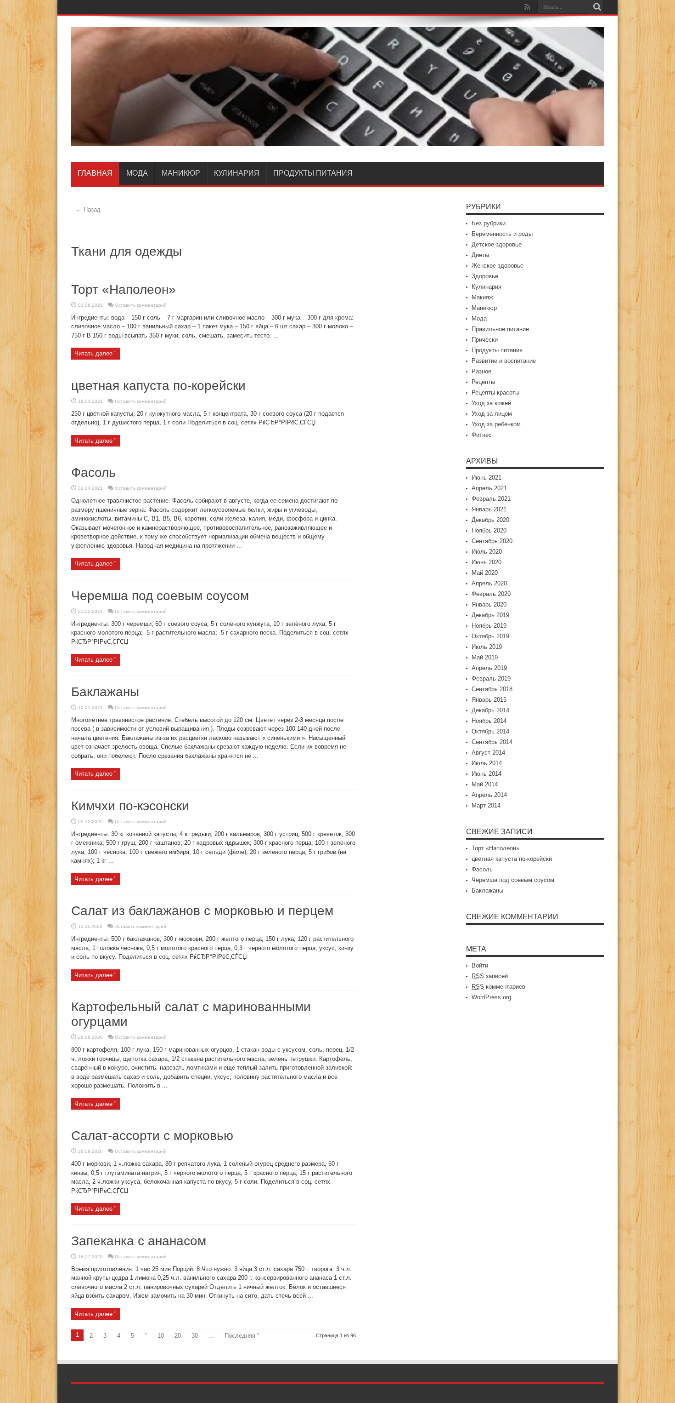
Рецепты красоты (495, 392)
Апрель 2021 (489, 488)
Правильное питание (500, 329)
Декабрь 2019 (490, 615)
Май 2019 (485, 657)
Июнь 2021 (486, 477)
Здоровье (485, 276)
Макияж (482, 297)
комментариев (498, 986)
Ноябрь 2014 (489, 720)
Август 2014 (488, 752)
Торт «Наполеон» (123, 289)
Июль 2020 (487, 551)
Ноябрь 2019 (489, 625)
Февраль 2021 (491, 498)
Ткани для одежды (126, 251)
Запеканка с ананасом (138, 1241)
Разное (481, 371)
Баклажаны (105, 692)
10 (161, 1335)
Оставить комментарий (141, 305)
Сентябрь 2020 (492, 541)
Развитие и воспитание (504, 360)
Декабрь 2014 (490, 710)
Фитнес (482, 434)
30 (194, 1335)
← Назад (88, 209)
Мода (137, 173)
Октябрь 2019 (490, 636)
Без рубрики (489, 223)
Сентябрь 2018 (492, 689)
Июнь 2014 (486, 773)
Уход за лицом (492, 413)
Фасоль (93, 472)
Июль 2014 (487, 763)
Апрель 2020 (489, 583)
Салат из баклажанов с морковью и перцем (202, 911)
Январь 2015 (489, 699)
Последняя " (242, 1335)
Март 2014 (486, 805)
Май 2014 (485, 784)
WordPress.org (491, 997)
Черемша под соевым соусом (160, 596)
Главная (95, 173)
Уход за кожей (491, 403)
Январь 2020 (489, 604)
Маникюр (181, 173)
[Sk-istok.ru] (337, 139)
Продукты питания (313, 173)
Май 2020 (485, 572)
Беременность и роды (502, 233)
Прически (485, 339)
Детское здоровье (497, 244)
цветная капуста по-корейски (158, 385)
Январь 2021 (489, 509)
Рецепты (483, 381)
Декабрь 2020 (490, 519)
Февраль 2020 (491, 593)
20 (177, 1335)
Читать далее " (95, 353)
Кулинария (236, 173)
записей (490, 976)
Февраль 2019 (491, 678)
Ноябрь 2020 (489, 530)
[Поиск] (597, 7)
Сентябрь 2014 (492, 742)
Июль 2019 (487, 646)
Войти (480, 965)
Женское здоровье (497, 265)
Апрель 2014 (489, 794)
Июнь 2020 (486, 562)
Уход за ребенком (496, 424)
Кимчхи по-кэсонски (130, 806)
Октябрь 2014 (490, 731)
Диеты (480, 255)
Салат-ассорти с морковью (152, 1135)
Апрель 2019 (489, 667)
